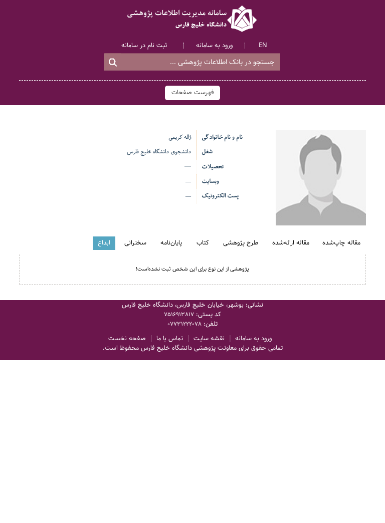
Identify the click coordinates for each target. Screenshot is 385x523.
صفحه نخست (127, 339)
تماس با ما (169, 339)
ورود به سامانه (214, 45)
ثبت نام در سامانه (144, 45)
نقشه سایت (209, 339)
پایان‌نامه (171, 243)
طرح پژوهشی (240, 243)
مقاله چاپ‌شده (341, 243)
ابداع (104, 243)
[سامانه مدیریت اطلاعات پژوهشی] (192, 19)
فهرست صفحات (192, 93)
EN (263, 45)
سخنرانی (135, 243)
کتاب (203, 243)
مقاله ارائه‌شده (290, 243)
